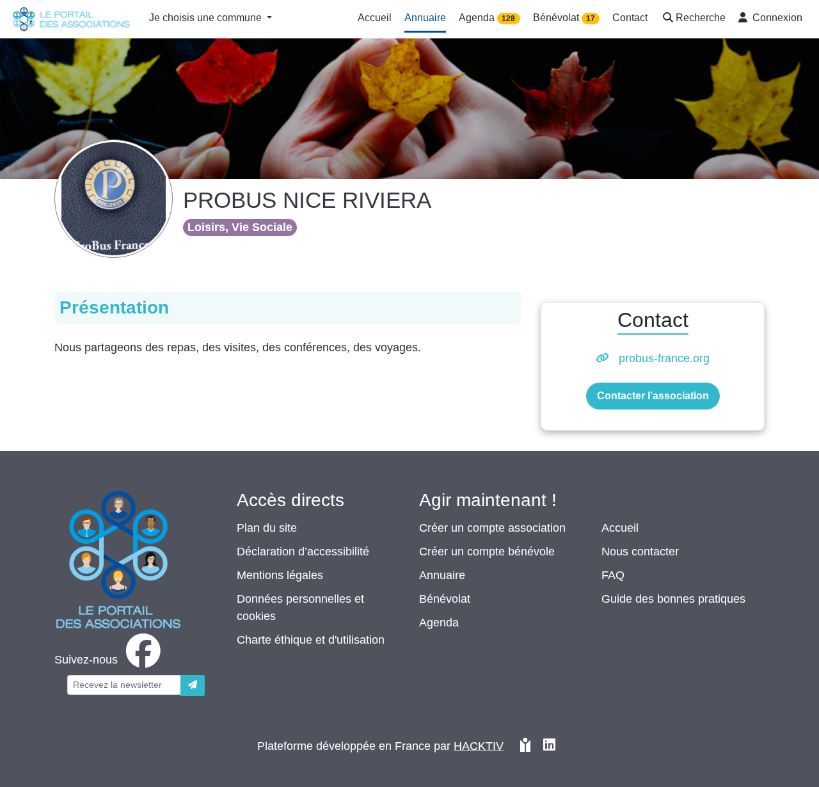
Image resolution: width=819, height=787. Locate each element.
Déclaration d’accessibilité (303, 551)
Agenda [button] (487, 17)
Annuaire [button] (425, 17)
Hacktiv (479, 746)
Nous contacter (640, 551)
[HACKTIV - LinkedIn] (549, 746)
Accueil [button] (375, 17)
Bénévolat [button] (564, 17)
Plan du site (267, 527)
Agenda (439, 622)
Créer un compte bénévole (487, 551)
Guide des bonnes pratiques (673, 598)
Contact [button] (630, 17)
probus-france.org (664, 358)
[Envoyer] (192, 685)
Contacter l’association (653, 395)
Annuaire (442, 575)
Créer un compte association (492, 527)
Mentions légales (280, 575)
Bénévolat (444, 598)
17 (590, 18)
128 (508, 18)
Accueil (620, 527)
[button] (693, 19)
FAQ (612, 575)
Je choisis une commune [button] (206, 17)
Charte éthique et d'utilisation (311, 639)
